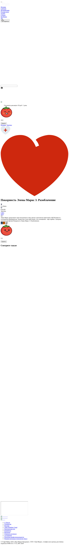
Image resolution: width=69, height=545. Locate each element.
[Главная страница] (5, 5)
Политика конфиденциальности (14, 537)
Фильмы (3, 125)
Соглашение (8, 535)
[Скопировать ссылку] (6, 223)
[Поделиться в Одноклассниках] (4, 223)
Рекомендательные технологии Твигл (15, 539)
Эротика (9, 125)
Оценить (3, 123)
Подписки (6, 21)
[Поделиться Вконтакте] (2, 223)
